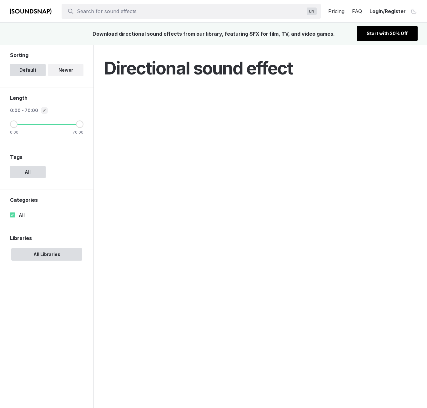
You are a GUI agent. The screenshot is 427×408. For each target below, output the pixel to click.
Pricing (336, 11)
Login (376, 11)
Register (395, 11)
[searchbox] (190, 11)
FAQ (357, 11)
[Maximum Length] (79, 124)
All (22, 215)
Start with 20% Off (387, 33)
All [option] (28, 172)
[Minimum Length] (14, 124)
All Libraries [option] (46, 254)
